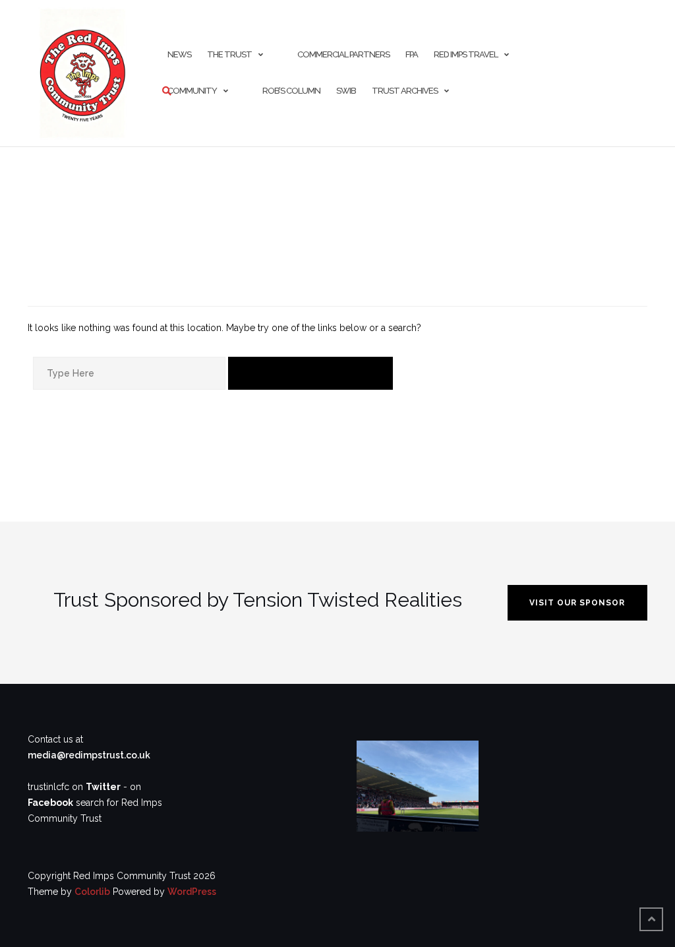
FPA (411, 54)
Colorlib (92, 891)
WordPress (191, 891)
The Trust (229, 54)
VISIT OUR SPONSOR (577, 602)
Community (192, 91)
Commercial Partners (343, 54)
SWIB (346, 91)
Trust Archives (405, 91)
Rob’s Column (291, 91)
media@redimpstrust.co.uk (89, 755)
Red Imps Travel (466, 54)
